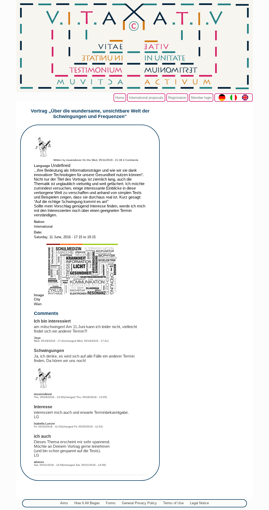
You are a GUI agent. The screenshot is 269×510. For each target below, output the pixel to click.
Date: (38, 232)
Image (39, 295)
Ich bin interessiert (52, 321)
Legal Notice (199, 503)
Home (119, 98)
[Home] (134, 90)
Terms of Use (173, 503)
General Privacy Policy (139, 503)
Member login (201, 98)
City (37, 299)
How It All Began (87, 503)
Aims (64, 503)
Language (42, 166)
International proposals (146, 98)
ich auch (42, 436)
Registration (177, 98)
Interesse (43, 407)
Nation (39, 222)
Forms (111, 503)
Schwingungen (49, 350)
